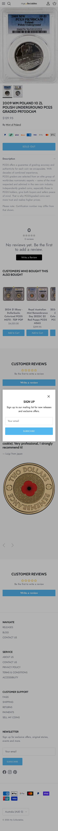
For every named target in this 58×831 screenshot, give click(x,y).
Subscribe (29, 431)
